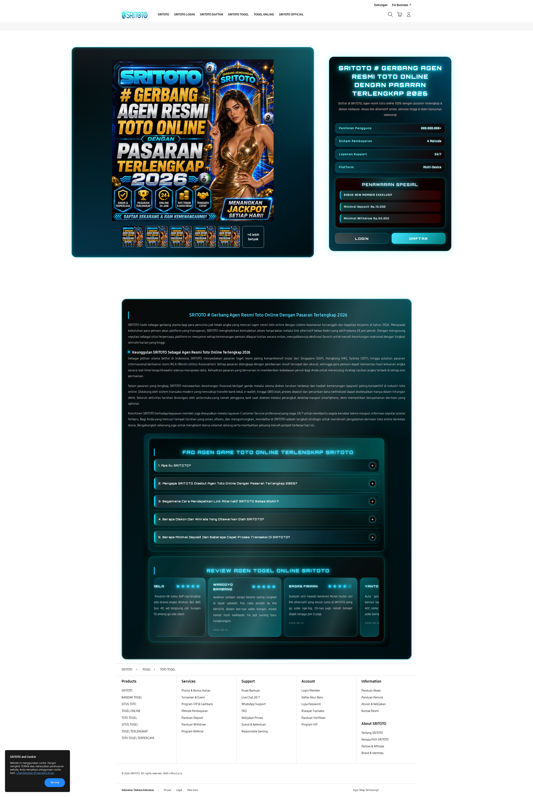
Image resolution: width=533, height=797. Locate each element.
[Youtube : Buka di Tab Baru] (408, 790)
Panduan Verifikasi (313, 718)
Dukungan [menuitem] (380, 5)
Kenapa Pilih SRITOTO (375, 739)
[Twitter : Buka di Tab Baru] (392, 790)
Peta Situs (192, 790)
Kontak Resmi (370, 711)
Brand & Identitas (372, 753)
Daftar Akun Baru (312, 697)
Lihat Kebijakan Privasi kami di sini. (35, 773)
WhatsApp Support (254, 704)
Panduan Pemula (372, 697)
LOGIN (362, 238)
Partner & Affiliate (372, 746)
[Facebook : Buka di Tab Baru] (384, 790)
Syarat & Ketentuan (254, 724)
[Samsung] (134, 14)
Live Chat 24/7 (251, 697)
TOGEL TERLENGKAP (135, 731)
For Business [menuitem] (400, 5)
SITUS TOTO (129, 704)
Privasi (167, 790)
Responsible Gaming (255, 731)
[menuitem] (163, 15)
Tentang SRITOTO (372, 733)
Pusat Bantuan (251, 690)
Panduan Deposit (192, 718)
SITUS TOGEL (130, 724)
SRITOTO (127, 690)
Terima (54, 782)
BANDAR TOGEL (132, 697)
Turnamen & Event (193, 697)
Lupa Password (311, 704)
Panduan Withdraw (194, 724)
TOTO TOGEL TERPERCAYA (138, 738)
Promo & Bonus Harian (196, 690)
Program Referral (192, 731)
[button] (399, 14)
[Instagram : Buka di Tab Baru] (400, 790)
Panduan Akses (371, 690)
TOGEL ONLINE (131, 711)
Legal (179, 790)
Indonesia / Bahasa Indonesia (138, 790)
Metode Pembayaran (195, 711)
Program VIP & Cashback (197, 704)
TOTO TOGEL (129, 718)
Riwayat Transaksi (312, 711)
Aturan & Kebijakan (373, 704)
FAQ (244, 711)
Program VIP (309, 724)
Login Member (310, 690)
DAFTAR (418, 238)
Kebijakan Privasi (252, 718)
